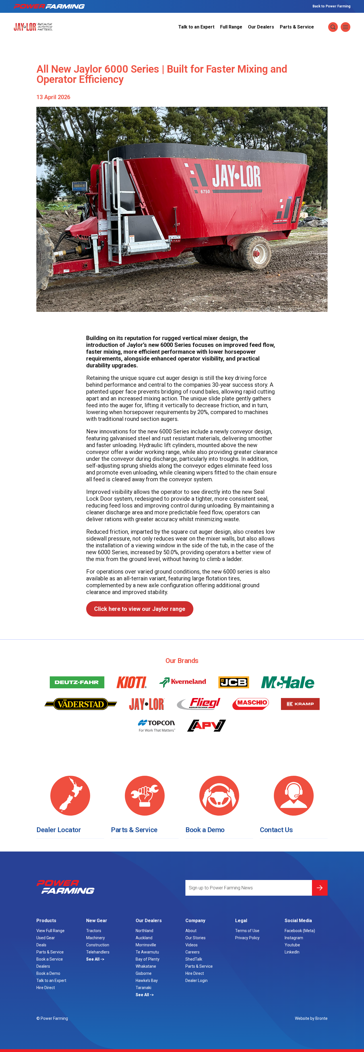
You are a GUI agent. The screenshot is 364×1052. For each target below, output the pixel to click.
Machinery (95, 938)
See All (93, 959)
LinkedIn (292, 952)
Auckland (144, 938)
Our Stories (195, 938)
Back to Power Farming (331, 6)
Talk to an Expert (196, 27)
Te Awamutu (147, 952)
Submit (320, 888)
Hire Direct (45, 987)
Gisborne (144, 973)
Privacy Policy (247, 938)
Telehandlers (97, 952)
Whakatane (146, 966)
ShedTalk (193, 959)
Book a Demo (205, 830)
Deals (41, 945)
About (191, 930)
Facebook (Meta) (300, 930)
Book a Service (49, 959)
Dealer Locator (58, 830)
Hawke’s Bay (147, 980)
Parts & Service (297, 27)
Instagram (294, 938)
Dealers (43, 966)
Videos (191, 945)
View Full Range (50, 930)
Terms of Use (247, 930)
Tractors (93, 930)
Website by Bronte (311, 1018)
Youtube (292, 945)
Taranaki (143, 987)
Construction (97, 945)
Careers (192, 952)
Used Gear (45, 938)
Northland (144, 930)
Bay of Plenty (148, 959)
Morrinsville (146, 945)
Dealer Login (196, 980)
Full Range (231, 27)
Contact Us (276, 830)
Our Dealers (261, 27)
